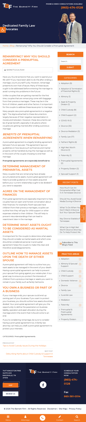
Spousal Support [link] (69, 174)
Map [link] (10, 385)
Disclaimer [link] (52, 409)
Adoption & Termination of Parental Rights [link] (71, 90)
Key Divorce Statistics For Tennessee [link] (71, 220)
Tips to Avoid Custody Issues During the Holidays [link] (24, 344)
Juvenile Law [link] (67, 295)
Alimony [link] (66, 97)
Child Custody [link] (68, 110)
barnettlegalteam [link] (15, 70)
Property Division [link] (70, 169)
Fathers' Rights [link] (69, 142)
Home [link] (5, 46)
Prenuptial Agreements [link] (25, 336)
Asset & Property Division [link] (68, 103)
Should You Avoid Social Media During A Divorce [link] (70, 200)
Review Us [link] (10, 394)
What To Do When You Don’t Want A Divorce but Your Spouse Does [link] (70, 210)
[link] (3, 30)
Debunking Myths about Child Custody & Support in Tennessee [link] (29, 354)
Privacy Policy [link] (75, 409)
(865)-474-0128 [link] (72, 7)
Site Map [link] (63, 409)
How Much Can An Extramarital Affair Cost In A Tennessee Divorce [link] (70, 190)
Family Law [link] (67, 137)
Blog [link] (12, 46)
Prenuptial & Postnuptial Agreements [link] (66, 312)
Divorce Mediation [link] (70, 131)
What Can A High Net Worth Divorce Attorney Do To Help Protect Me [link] (70, 229)
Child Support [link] (68, 115)
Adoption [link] (66, 83)
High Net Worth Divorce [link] (68, 148)
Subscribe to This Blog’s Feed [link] (70, 243)
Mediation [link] (65, 300)
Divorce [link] (66, 126)
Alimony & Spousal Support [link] (69, 265)
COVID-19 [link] (66, 121)
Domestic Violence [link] (69, 281)
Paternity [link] (66, 155)
